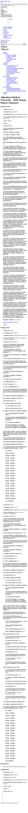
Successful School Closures (13, 72)
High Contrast (4, 11)
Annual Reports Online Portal (14, 89)
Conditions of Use (8, 795)
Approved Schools (11, 67)
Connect (6, 31)
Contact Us (6, 32)
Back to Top (6, 793)
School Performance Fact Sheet (10, 322)
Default (2, 10)
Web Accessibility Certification (11, 800)
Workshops (9, 57)
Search (5, 93)
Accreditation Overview (12, 65)
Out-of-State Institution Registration (15, 68)
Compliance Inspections (12, 83)
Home (5, 52)
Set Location (4, 7)
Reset (2, 13)
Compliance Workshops (12, 77)
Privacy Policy (7, 796)
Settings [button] (5, 36)
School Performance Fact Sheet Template (16, 91)
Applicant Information (12, 71)
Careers (5, 92)
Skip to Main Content (6, 1)
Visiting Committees (11, 56)
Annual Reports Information (13, 88)
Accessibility (7, 797)
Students (6, 63)
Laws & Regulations (11, 59)
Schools (5, 64)
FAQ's (8, 84)
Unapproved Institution (12, 69)
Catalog (5, 324)
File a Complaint (7, 28)
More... (8, 61)
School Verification (8, 27)
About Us (6, 53)
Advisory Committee (11, 55)
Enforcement (7, 76)
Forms (5, 29)
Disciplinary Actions (11, 79)
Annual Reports (10, 73)
